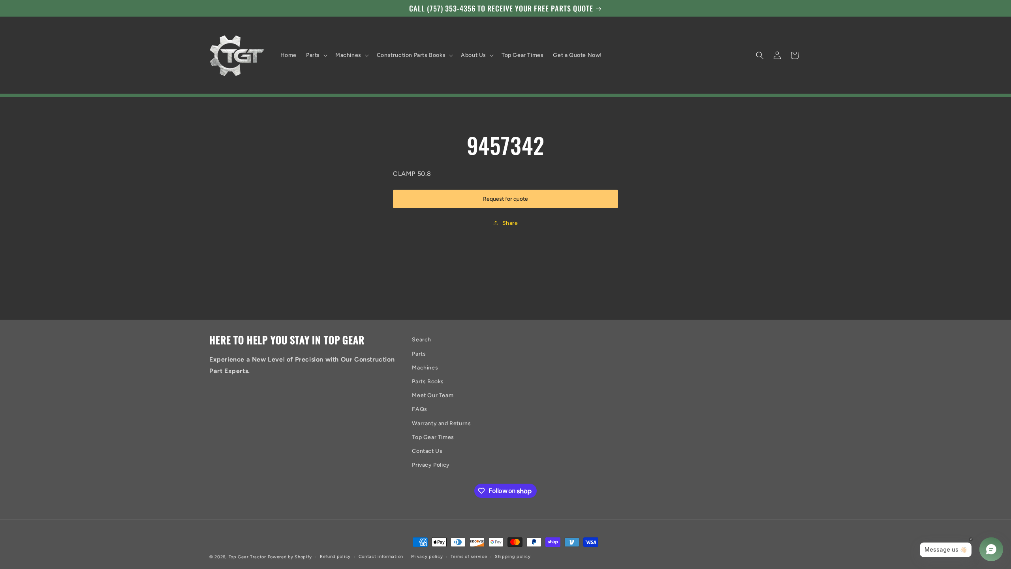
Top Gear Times (433, 437)
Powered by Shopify (290, 557)
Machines (425, 367)
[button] (316, 55)
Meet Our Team (432, 395)
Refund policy (335, 556)
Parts (419, 353)
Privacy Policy (430, 465)
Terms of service (469, 556)
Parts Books (428, 381)
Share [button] (510, 223)
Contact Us (427, 451)
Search (421, 339)
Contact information (381, 556)
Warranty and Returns (441, 423)
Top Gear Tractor (247, 557)
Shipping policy (513, 556)
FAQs (419, 409)
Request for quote (505, 199)
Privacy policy (427, 556)
